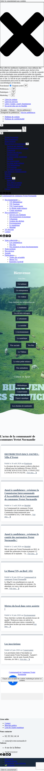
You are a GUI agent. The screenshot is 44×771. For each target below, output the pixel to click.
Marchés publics (11, 725)
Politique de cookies (12, 117)
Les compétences (15, 243)
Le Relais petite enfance (18, 208)
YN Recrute (9, 230)
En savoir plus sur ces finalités (16, 106)
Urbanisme (13, 219)
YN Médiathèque (15, 202)
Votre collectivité (11, 240)
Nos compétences (11, 213)
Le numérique (14, 225)
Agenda (8, 253)
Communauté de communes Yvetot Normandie (20, 578)
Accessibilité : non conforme (15, 763)
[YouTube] (9, 236)
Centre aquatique (15, 210)
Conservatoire (28, 650)
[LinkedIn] (4, 236)
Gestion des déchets (16, 221)
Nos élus (12, 245)
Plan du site (9, 759)
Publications (9, 255)
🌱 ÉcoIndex (10, 766)
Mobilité (12, 227)
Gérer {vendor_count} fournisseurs (18, 104)
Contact (7, 232)
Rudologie (28, 463)
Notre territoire (10, 249)
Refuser (12, 110)
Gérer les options (11, 100)
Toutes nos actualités (17, 257)
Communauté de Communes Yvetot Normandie (22, 673)
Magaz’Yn (13, 259)
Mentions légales (11, 761)
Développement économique (20, 217)
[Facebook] (1, 236)
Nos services (9, 251)
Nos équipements (11, 200)
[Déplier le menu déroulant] (19, 200)
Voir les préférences (24, 110)
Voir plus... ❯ (32, 473)
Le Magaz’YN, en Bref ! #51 (18, 571)
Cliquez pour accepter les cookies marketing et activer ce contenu (22, 679)
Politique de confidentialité (14, 119)
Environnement (15, 223)
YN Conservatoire (16, 206)
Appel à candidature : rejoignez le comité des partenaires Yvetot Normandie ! (21, 537)
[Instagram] (7, 236)
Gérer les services (11, 102)
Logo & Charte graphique (14, 728)
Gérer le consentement (8, 770)
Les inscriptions (12, 644)
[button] (22, 34)
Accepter (4, 110)
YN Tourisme (14, 204)
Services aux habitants (17, 215)
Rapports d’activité (16, 262)
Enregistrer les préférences (10, 112)
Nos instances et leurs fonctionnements (23, 247)
